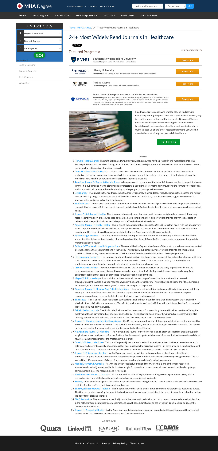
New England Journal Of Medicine (92, 331)
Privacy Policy (120, 443)
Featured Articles (107, 6)
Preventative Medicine (86, 267)
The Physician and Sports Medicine (92, 388)
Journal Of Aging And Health (89, 409)
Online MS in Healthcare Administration (122, 62)
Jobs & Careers (62, 15)
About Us (24, 83)
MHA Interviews (148, 15)
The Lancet (80, 299)
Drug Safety (81, 192)
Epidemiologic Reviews (86, 235)
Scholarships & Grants (87, 15)
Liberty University (103, 70)
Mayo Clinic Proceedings (87, 278)
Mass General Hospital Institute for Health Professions (125, 94)
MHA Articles (84, 27)
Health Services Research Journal (91, 374)
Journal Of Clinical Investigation (91, 352)
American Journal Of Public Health (92, 224)
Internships (109, 15)
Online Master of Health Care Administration (123, 86)
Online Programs (40, 15)
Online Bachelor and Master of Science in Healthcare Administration (132, 73)
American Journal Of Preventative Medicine (97, 182)
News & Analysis (27, 70)
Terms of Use (137, 443)
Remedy (79, 381)
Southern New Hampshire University (114, 58)
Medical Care (81, 203)
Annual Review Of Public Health (91, 171)
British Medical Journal (86, 310)
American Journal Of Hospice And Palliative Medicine (102, 288)
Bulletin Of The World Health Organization (96, 246)
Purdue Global (101, 82)
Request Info (187, 60)
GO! (39, 55)
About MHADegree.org (76, 6)
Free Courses (128, 15)
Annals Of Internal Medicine (89, 342)
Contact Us (93, 6)
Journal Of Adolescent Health (90, 214)
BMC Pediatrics (83, 399)
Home (22, 15)
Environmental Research (87, 256)
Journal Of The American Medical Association (98, 320)
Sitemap (106, 443)
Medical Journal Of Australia (89, 363)
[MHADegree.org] (34, 5)
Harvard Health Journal (87, 160)
